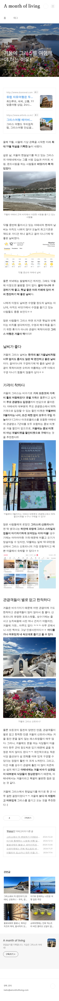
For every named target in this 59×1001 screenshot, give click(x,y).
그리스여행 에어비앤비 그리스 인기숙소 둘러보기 (19, 120)
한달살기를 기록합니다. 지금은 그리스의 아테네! (22, 946)
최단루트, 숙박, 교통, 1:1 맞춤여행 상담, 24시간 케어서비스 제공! (20, 103)
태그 (16, 18)
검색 (45, 6)
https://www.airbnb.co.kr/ (19, 115)
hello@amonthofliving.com (16, 990)
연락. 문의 (8, 985)
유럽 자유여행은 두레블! (20, 97)
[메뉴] (53, 6)
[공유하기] (13, 818)
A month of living (22, 6)
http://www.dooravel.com (19, 92)
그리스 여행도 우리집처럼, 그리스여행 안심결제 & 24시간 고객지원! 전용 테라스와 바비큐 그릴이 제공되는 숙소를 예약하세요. (19, 125)
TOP (52, 986)
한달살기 (11, 831)
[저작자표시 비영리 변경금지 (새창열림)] (38, 818)
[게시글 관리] (17, 818)
